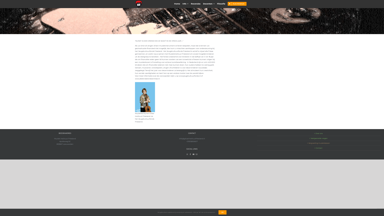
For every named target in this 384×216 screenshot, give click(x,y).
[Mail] (196, 154)
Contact (319, 148)
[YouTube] (193, 154)
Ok (222, 212)
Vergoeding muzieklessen (319, 143)
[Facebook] (190, 154)
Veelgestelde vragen (319, 138)
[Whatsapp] (187, 154)
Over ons (319, 133)
